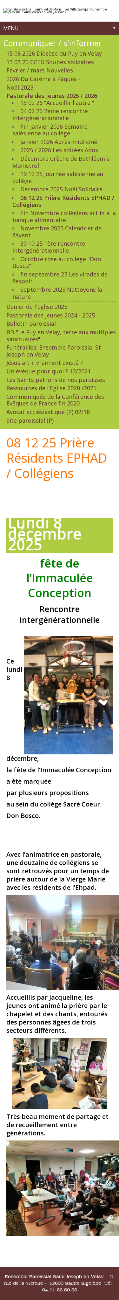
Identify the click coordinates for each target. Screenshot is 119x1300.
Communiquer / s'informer (52, 43)
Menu (11, 28)
